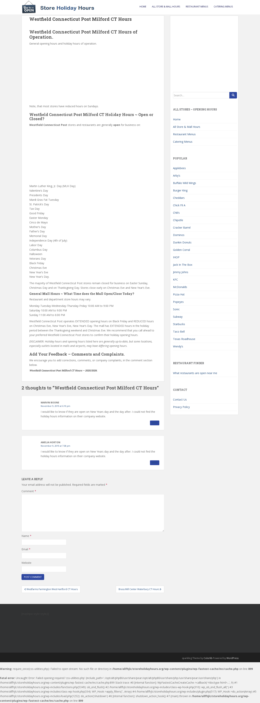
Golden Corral (181, 250)
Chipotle (178, 220)
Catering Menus (223, 6)
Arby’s (176, 175)
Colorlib (208, 658)
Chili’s (176, 212)
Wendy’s (178, 346)
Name (26, 536)
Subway (178, 316)
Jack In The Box (182, 264)
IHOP (176, 257)
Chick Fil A (179, 205)
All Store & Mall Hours (166, 6)
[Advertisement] (93, 74)
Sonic (176, 309)
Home (143, 6)
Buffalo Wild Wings (184, 183)
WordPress (232, 658)
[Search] (233, 95)
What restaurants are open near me (195, 373)
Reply (154, 422)
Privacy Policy (181, 407)
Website (26, 563)
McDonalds (180, 287)
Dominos (178, 235)
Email (26, 549)
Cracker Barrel (182, 227)
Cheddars (179, 198)
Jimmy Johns (180, 272)
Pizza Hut (179, 294)
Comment (29, 491)
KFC (175, 279)
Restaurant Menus (197, 6)
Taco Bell (179, 331)
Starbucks (179, 324)
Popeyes (178, 302)
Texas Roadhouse (184, 339)
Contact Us (180, 399)
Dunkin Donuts (182, 242)
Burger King (180, 190)
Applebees (179, 168)
